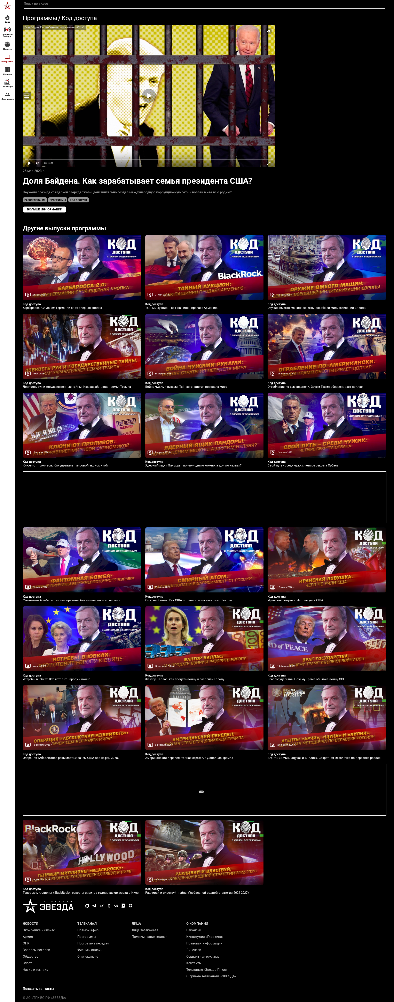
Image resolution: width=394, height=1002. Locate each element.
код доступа (78, 200)
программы (58, 200)
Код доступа (79, 18)
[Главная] (7, 5)
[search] (204, 3)
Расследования (34, 200)
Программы (40, 18)
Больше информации (44, 209)
